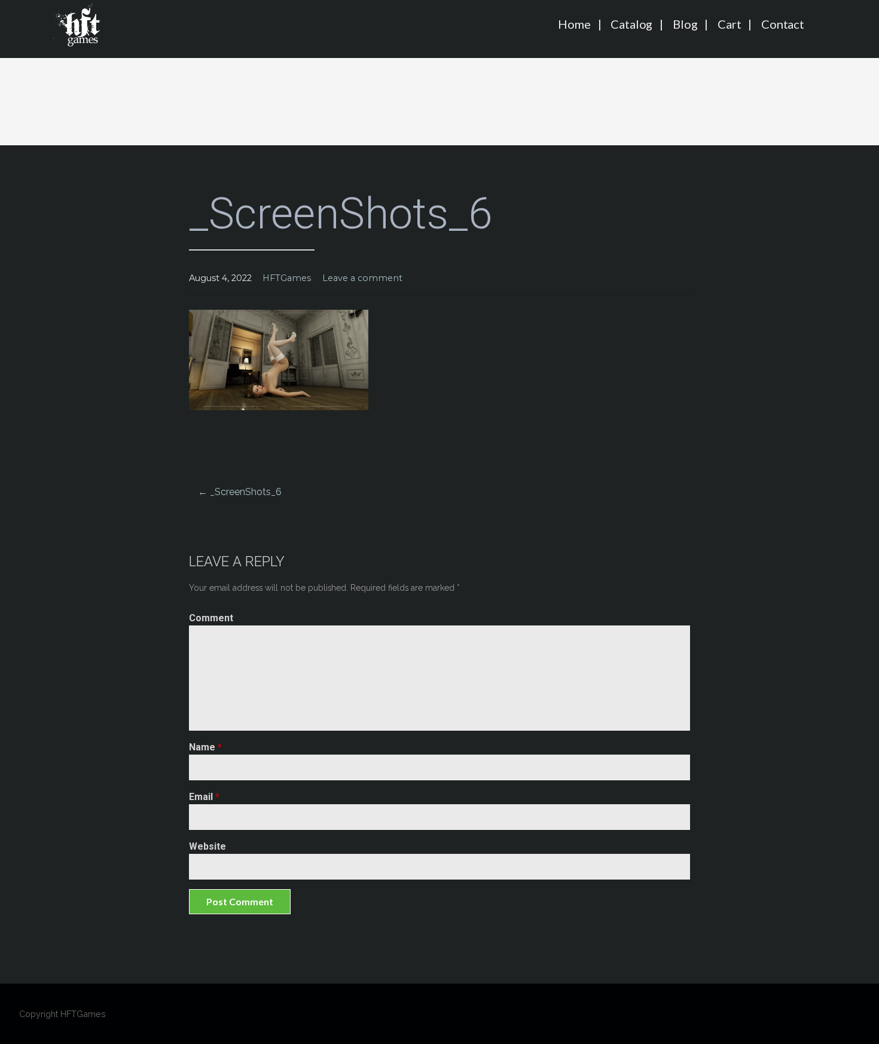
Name (205, 747)
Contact (782, 24)
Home (574, 24)
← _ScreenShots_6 (240, 491)
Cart (729, 24)
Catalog (631, 24)
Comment (211, 618)
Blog (685, 24)
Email (204, 796)
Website (207, 846)
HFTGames (287, 278)
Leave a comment (362, 278)
